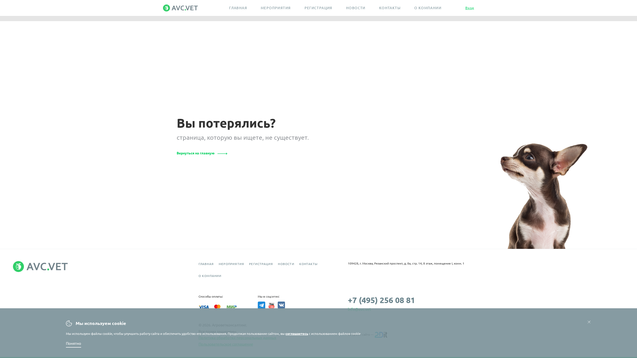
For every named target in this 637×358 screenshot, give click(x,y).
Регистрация (318, 8)
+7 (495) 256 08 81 (381, 300)
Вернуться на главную (195, 153)
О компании (427, 8)
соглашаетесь (296, 333)
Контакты (390, 8)
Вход (469, 8)
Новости (356, 8)
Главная (238, 8)
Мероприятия (276, 8)
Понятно (73, 343)
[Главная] (184, 7)
